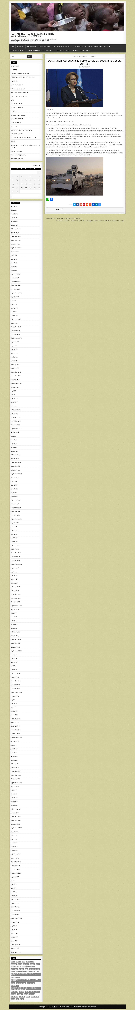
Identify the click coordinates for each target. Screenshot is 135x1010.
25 (22, 188)
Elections (107, 46)
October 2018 (15, 560)
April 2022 (14, 402)
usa (17, 999)
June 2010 (14, 929)
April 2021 (14, 447)
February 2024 (15, 319)
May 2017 (14, 621)
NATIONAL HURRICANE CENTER (21, 130)
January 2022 (15, 413)
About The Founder (63, 50)
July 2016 (14, 654)
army (23, 961)
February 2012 (15, 854)
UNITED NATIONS (16, 151)
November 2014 (16, 730)
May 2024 (14, 308)
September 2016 (16, 651)
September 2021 (16, 428)
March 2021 (14, 451)
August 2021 (15, 432)
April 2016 (14, 666)
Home (12, 46)
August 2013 (15, 786)
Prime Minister (35, 997)
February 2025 (15, 274)
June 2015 (14, 703)
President (22, 997)
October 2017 (15, 602)
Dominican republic (34, 969)
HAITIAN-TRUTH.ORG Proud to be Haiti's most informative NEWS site (32, 34)
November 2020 (16, 466)
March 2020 (14, 496)
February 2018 (15, 587)
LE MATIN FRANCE (17, 107)
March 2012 (14, 850)
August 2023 (15, 342)
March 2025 (14, 270)
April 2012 (14, 847)
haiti (37, 971)
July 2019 (14, 526)
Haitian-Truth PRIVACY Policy (81, 50)
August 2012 (15, 831)
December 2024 (16, 282)
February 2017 (15, 632)
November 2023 (16, 330)
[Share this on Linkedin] (96, 204)
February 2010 (15, 945)
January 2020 (15, 504)
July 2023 (14, 346)
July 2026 (14, 210)
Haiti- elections (15, 977)
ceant (37, 964)
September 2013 (16, 783)
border (20, 964)
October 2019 (15, 515)
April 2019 (14, 538)
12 (26, 180)
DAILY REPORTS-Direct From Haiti (62, 46)
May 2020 (14, 489)
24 (17, 188)
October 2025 (15, 244)
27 (30, 188)
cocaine (24, 966)
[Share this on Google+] (81, 204)
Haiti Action (14, 81)
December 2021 (16, 417)
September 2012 (16, 828)
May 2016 (14, 662)
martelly (13, 994)
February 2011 (15, 899)
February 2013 (15, 809)
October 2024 (15, 289)
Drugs (13, 971)
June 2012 (14, 839)
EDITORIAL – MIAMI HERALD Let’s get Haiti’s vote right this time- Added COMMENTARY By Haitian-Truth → (90, 221)
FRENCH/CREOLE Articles (18, 50)
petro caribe (14, 997)
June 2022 (14, 395)
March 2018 (14, 583)
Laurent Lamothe (30, 992)
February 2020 (15, 500)
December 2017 (16, 594)
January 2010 (15, 948)
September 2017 (16, 605)
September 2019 (16, 519)
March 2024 (14, 315)
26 (26, 188)
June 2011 (14, 884)
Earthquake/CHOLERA (95, 46)
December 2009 (16, 952)
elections (32, 971)
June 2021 (14, 440)
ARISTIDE (14, 70)
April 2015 (14, 711)
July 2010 (14, 926)
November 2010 (16, 911)
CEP (12, 966)
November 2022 (16, 376)
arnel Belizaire (30, 961)
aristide (18, 961)
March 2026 (14, 225)
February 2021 (15, 455)
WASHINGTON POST (17, 159)
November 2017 (16, 598)
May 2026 (14, 217)
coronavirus (31, 966)
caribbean (25, 964)
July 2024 (14, 300)
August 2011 (15, 877)
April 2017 (14, 624)
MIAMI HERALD (16, 122)
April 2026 (14, 221)
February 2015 (15, 718)
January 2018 (15, 590)
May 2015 (14, 707)
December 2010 (16, 907)
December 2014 (16, 726)
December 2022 (16, 372)
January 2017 (15, 636)
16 (13, 184)
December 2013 (16, 771)
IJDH (12, 100)
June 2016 (14, 658)
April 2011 (14, 892)
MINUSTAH (14, 126)
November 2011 (16, 865)
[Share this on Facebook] (77, 204)
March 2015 (14, 715)
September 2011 (16, 873)
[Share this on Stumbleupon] (90, 204)
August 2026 (15, 206)
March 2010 (14, 941)
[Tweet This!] (74, 204)
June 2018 (14, 575)
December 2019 (16, 508)
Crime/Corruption (44, 46)
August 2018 (15, 568)
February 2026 (15, 229)
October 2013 (15, 779)
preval (28, 997)
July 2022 (14, 391)
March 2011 (14, 896)
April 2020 (14, 492)
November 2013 (16, 775)
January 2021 (15, 459)
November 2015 (16, 685)
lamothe (22, 992)
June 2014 (14, 749)
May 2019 (14, 534)
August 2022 (15, 387)
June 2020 (14, 485)
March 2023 (14, 361)
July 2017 (14, 613)
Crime (26, 969)
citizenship (18, 966)
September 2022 (16, 383)
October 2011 (15, 869)
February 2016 (15, 673)
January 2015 (15, 722)
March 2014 (14, 760)
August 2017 (15, 609)
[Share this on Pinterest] (84, 204)
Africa (12, 961)
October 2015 (15, 688)
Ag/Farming (20, 46)
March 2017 (14, 628)
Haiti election (14, 986)
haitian (13, 983)
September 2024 (16, 293)
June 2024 (14, 304)
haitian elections (21, 983)
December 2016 (16, 639)
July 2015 (14, 700)
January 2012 (15, 858)
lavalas (38, 992)
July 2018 (14, 572)
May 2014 (14, 752)
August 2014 (15, 741)
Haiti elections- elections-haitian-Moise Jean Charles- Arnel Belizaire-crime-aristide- (24, 988)
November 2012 (16, 820)
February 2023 (15, 364)
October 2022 (15, 379)
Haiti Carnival (30, 983)
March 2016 (14, 670)
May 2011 (14, 888)
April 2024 (14, 312)
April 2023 (14, 357)
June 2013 (14, 794)
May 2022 (14, 398)
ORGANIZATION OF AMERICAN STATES (23, 138)
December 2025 (16, 236)
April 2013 (14, 801)
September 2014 (16, 737)
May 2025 (14, 263)
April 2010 (14, 937)
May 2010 (14, 933)
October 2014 (15, 734)
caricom (32, 964)
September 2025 (16, 248)
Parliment (32, 994)
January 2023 (15, 368)
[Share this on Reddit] (87, 204)
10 (17, 180)
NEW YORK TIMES (17, 134)
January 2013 (15, 813)
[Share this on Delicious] (99, 204)
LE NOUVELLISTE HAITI (18, 115)
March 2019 (14, 541)
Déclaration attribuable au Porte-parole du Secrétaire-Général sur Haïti (85, 62)
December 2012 (16, 816)
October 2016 (15, 647)
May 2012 (14, 843)
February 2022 (15, 410)
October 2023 (15, 334)
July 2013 (14, 790)
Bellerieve (13, 964)
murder (26, 994)
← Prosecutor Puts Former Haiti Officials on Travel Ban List (63, 218)
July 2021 (14, 436)
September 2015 (16, 692)
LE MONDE (14, 111)
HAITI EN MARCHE (17, 85)
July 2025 (14, 255)
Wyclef (22, 999)
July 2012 (14, 835)
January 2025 (15, 278)
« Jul (12, 197)
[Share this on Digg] (93, 204)
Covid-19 (21, 969)
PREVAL (13, 141)
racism (13, 999)
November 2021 (16, 421)
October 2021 (15, 425)
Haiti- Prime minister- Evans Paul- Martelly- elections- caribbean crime (25, 980)
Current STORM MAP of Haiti (20, 74)
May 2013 (14, 798)
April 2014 (14, 756)
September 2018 (16, 564)
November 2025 (16, 240)
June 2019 (14, 530)
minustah (20, 994)
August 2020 (15, 477)
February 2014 (15, 764)
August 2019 (15, 523)
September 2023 (16, 338)
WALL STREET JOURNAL (18, 155)
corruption (14, 969)
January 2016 (15, 677)
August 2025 (15, 251)
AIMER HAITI (15, 66)
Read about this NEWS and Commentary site (41, 50)
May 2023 (14, 353)
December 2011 (16, 862)
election (26, 971)
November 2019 (16, 511)
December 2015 (16, 681)
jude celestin (14, 992)
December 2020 (16, 462)
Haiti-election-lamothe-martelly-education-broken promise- (24, 974)
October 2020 (15, 470)
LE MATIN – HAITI (16, 104)
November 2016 (16, 643)
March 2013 (14, 805)
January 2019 (15, 549)
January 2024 (15, 323)
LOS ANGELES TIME (17, 119)
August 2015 (15, 696)
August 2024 (15, 297)
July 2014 (14, 745)
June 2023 (14, 349)
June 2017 (14, 617)
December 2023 (16, 327)
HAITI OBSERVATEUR (18, 89)
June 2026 (14, 214)
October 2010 (15, 914)
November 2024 (16, 285)
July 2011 (14, 880)
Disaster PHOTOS (80, 46)
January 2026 (15, 233)
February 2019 (15, 545)
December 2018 (16, 553)
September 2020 (16, 474)
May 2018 (14, 579)
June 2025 (14, 259)
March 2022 (14, 406)
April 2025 (14, 266)
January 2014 (15, 767)
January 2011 (15, 903)
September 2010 (16, 918)
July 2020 (14, 481)
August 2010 (15, 922)
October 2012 (15, 824)
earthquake (19, 971)
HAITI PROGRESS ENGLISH (19, 92)
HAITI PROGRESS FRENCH (19, 96)
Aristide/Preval (31, 46)
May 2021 (14, 443)
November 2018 (16, 557)
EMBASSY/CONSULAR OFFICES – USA (22, 77)
